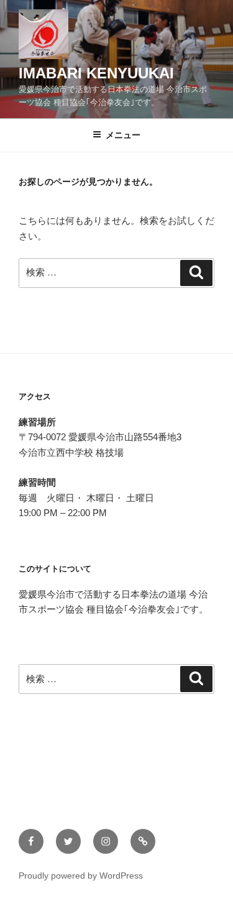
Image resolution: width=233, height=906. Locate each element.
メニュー (123, 135)
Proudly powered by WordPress (81, 876)
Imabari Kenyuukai (96, 73)
